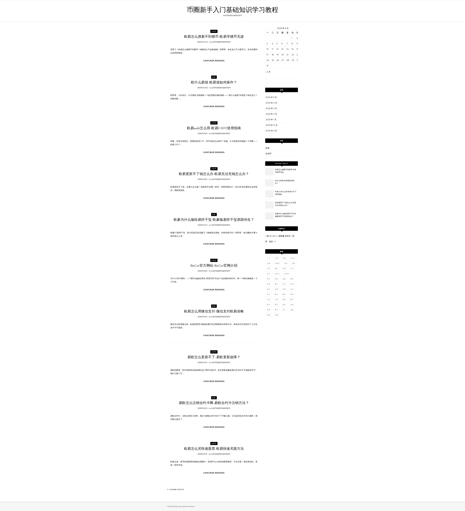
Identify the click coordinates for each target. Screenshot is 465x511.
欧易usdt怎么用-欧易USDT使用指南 (214, 128)
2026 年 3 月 (271, 108)
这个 (284, 310)
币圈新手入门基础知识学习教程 (232, 10)
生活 (292, 289)
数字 (276, 284)
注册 (276, 289)
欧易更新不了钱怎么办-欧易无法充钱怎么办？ (214, 174)
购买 (284, 304)
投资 (276, 279)
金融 (292, 310)
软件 (276, 310)
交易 (268, 263)
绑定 (284, 294)
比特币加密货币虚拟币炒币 (221, 42)
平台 (292, 268)
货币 (276, 304)
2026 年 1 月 (271, 119)
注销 (284, 289)
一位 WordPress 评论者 (274, 236)
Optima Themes (188, 506)
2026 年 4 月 (271, 103)
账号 (292, 299)
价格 (285, 263)
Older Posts (176, 489)
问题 (276, 315)
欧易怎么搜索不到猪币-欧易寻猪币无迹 (214, 37)
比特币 (214, 31)
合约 (268, 268)
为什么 (292, 258)
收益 (268, 284)
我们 (268, 279)
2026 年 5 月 (271, 97)
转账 (268, 310)
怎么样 (286, 274)
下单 (276, 258)
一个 (268, 258)
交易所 (277, 263)
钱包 (268, 315)
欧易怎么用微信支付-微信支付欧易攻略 (214, 311)
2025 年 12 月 (272, 125)
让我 (276, 299)
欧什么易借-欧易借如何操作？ (214, 82)
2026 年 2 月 (271, 114)
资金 (292, 304)
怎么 (268, 274)
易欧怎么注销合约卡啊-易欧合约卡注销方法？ (214, 403)
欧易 (214, 77)
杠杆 (268, 289)
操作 (292, 279)
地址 (276, 268)
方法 (284, 284)
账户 (268, 304)
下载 (284, 258)
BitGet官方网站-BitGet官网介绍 (213, 265)
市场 (284, 268)
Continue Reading (214, 60)
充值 (293, 263)
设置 (284, 299)
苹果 (292, 294)
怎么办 (277, 274)
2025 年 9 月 (271, 131)
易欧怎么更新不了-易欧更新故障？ (213, 357)
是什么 (292, 284)
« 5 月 (268, 72)
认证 (268, 299)
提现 (284, 279)
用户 (268, 294)
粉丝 (276, 294)
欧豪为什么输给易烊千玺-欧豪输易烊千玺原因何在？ (214, 220)
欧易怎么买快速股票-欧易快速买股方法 (214, 449)
